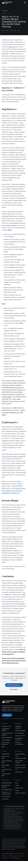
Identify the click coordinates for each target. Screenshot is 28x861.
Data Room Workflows (7, 737)
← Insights (5, 10)
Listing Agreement (15, 857)
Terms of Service (6, 796)
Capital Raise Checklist (20, 758)
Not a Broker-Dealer (6, 782)
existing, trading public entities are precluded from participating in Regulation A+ (13, 491)
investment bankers (10, 225)
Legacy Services (19, 787)
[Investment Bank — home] (7, 3)
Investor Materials (6, 740)
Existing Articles (19, 772)
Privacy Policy (5, 799)
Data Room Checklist (20, 765)
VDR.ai (3, 746)
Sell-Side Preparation (20, 730)
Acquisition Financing (20, 735)
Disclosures (4, 855)
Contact (17, 785)
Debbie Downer (13, 47)
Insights (17, 790)
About (16, 782)
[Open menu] (24, 2)
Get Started (7, 715)
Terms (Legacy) (5, 857)
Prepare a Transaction (20, 793)
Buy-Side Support (19, 733)
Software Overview (6, 726)
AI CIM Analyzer (5, 754)
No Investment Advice (7, 789)
